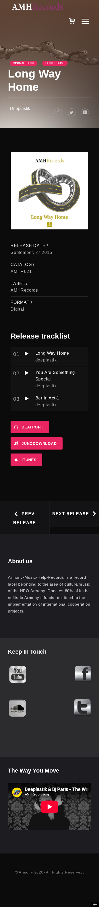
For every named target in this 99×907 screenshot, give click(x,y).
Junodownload (39, 443)
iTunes (29, 460)
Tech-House (55, 63)
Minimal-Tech (23, 63)
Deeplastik (20, 108)
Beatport (32, 427)
